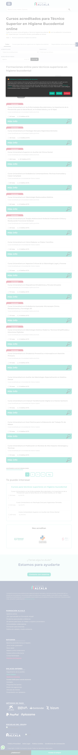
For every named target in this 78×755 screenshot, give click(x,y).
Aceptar (52, 93)
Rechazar (59, 93)
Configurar (67, 93)
